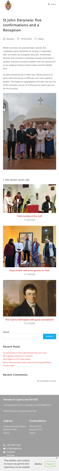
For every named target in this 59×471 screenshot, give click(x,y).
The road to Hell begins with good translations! (29, 319)
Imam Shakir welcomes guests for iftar (29, 270)
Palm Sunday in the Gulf (29, 216)
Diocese (10, 39)
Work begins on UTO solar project (16, 359)
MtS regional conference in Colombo (18, 356)
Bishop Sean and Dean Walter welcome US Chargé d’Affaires (27, 362)
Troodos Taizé (8, 365)
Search (6, 332)
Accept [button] (50, 464)
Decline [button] (38, 464)
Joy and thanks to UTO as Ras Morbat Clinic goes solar (25, 353)
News (41, 39)
